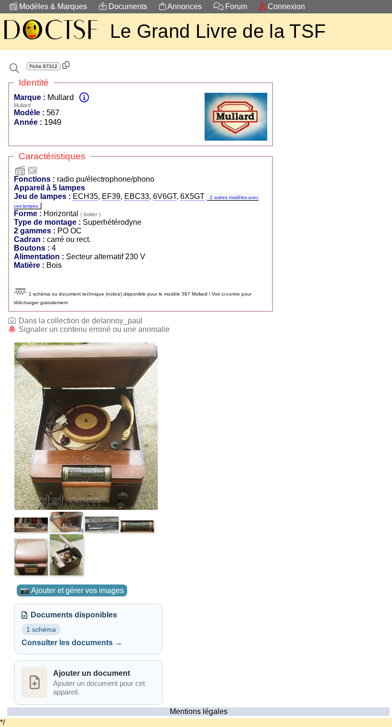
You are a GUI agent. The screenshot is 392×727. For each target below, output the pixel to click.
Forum (235, 6)
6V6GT (164, 196)
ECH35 (85, 196)
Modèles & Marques (52, 6)
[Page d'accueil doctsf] (50, 41)
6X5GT (192, 196)
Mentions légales (199, 711)
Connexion (285, 6)
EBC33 (136, 196)
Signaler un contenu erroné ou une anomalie (93, 329)
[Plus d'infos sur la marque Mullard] (84, 97)
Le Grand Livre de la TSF (218, 31)
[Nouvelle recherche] (14, 68)
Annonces (184, 6)
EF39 (111, 196)
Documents (127, 6)
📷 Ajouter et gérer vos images (72, 590)
